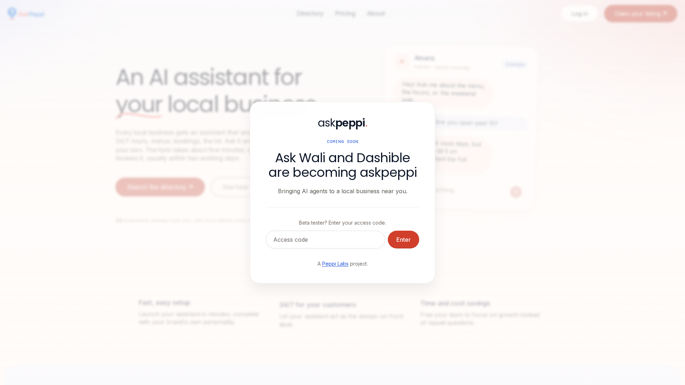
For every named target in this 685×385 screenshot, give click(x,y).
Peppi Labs (335, 264)
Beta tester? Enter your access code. (342, 223)
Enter (403, 239)
